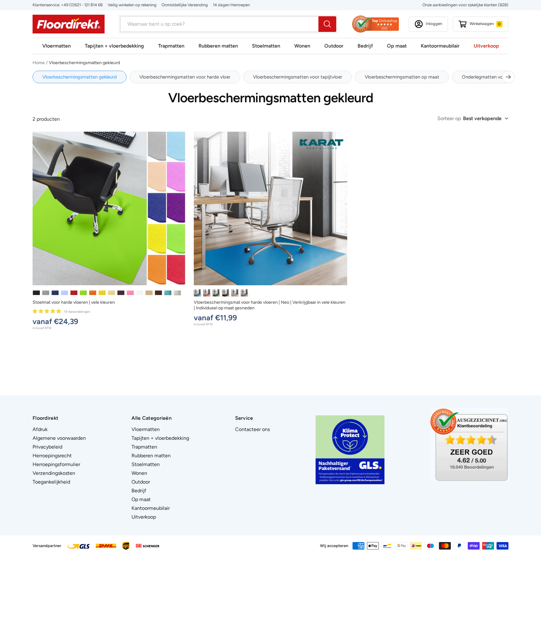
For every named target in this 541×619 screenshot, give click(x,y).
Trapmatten (171, 46)
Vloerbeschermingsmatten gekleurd (79, 76)
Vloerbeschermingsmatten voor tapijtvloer (297, 76)
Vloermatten (56, 46)
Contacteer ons (252, 429)
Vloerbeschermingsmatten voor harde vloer (184, 76)
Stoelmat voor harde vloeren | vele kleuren (74, 302)
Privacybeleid (47, 447)
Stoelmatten (266, 46)
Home (39, 62)
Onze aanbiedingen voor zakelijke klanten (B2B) (465, 5)
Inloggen (434, 23)
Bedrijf (365, 46)
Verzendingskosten (54, 473)
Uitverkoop (486, 46)
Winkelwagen (485, 23)
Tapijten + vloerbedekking (114, 46)
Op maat (397, 46)
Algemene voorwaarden (59, 438)
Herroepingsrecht (52, 456)
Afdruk (40, 429)
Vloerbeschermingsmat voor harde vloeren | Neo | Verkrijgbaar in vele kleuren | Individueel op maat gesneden (269, 305)
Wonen (302, 46)
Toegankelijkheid (51, 482)
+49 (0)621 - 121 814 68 (82, 5)
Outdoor (333, 46)
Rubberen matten (218, 46)
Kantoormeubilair (440, 46)
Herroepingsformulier (56, 464)
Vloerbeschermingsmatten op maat (402, 76)
